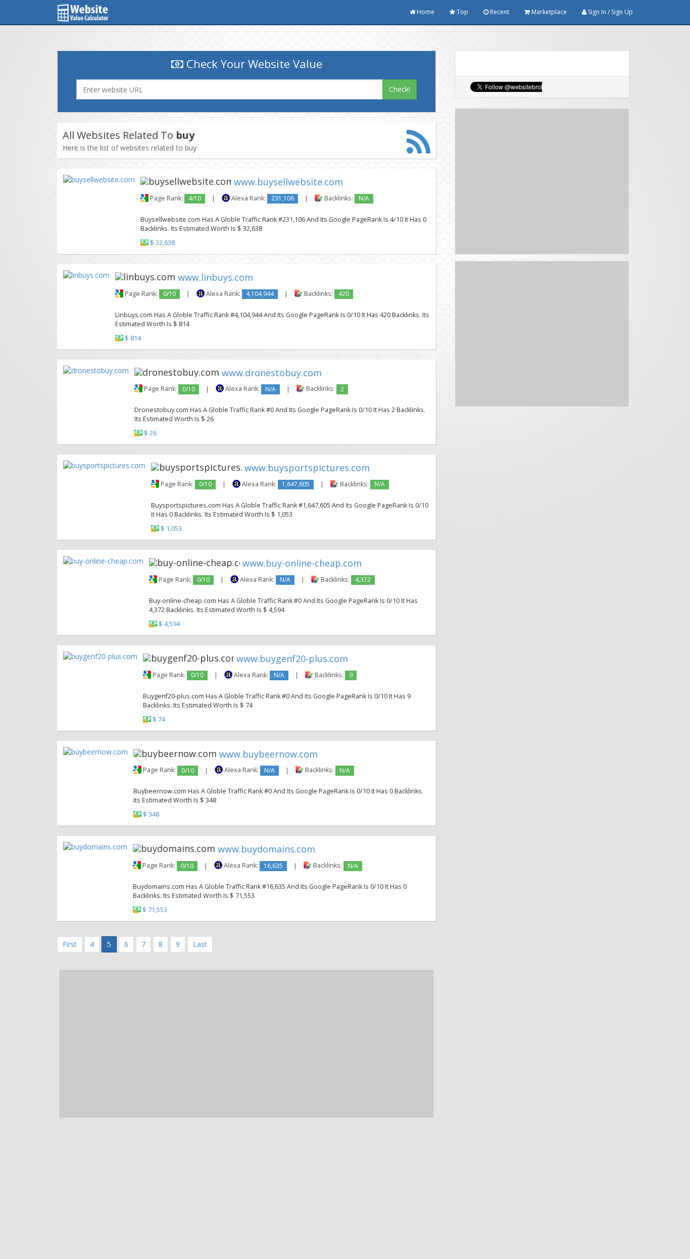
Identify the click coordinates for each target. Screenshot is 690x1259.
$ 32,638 (162, 242)
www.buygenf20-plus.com (292, 658)
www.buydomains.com (266, 849)
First (70, 944)
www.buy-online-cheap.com (302, 563)
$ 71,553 (154, 909)
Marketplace (548, 12)
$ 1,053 (171, 528)
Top (461, 12)
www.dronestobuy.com (272, 372)
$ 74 (159, 719)
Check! (399, 89)
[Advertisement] (246, 1044)
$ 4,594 (169, 624)
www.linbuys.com (215, 277)
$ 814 (133, 338)
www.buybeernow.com (268, 753)
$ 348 (151, 815)
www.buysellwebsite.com (288, 182)
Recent (498, 12)
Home (424, 12)
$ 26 (150, 433)
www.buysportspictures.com (307, 468)
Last (200, 944)
